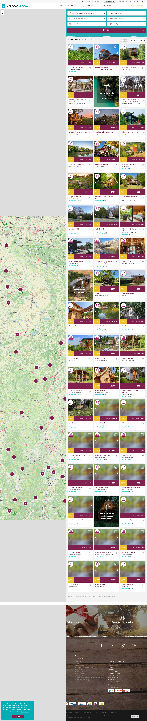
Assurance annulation (113, 683)
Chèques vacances (123, 1)
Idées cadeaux (79, 675)
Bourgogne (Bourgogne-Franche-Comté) (85, 596)
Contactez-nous (115, 712)
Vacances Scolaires (113, 677)
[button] (142, 1)
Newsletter (111, 663)
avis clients (88, 717)
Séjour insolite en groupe (114, 675)
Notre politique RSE (113, 671)
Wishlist (98, 1)
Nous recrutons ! (112, 685)
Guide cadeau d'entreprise (82, 679)
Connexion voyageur (99, 712)
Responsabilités (68, 712)
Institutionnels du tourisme (115, 673)
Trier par (142, 40)
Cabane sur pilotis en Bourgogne (106, 596)
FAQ (108, 712)
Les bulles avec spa (80, 669)
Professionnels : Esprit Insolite (116, 661)
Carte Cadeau (88, 1)
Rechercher (107, 30)
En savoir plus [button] (25, 712)
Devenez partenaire (109, 1)
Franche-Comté (79, 661)
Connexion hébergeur (114, 681)
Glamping (77, 663)
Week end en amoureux (81, 671)
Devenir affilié (78, 712)
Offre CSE (110, 667)
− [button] (2, 13)
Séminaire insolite (113, 679)
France (70, 596)
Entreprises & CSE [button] (134, 1)
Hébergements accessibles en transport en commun (88, 677)
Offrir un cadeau (73, 622)
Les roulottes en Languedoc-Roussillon (85, 667)
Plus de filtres (134, 40)
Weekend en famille (80, 673)
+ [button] (2, 11)
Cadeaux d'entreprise (113, 665)
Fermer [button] (18, 716)
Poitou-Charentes (79, 665)
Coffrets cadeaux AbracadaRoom (84, 681)
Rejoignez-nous (88, 712)
